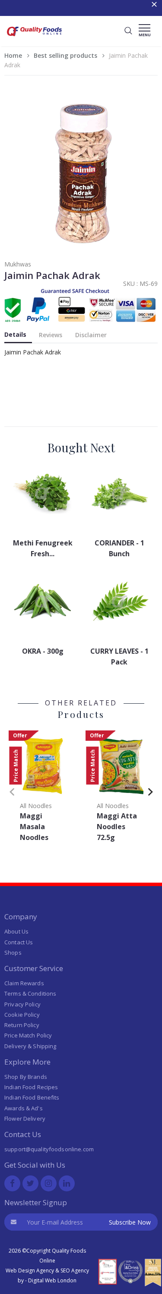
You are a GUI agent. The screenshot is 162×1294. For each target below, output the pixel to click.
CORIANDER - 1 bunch (119, 548)
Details (15, 334)
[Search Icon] (128, 31)
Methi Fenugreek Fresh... (43, 548)
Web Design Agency (30, 1270)
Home (13, 55)
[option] (42, 789)
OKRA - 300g (43, 651)
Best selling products (65, 55)
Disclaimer (91, 335)
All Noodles (36, 806)
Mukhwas (17, 264)
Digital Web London (52, 1280)
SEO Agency (74, 1270)
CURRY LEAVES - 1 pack (119, 656)
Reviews (50, 335)
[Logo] (34, 37)
